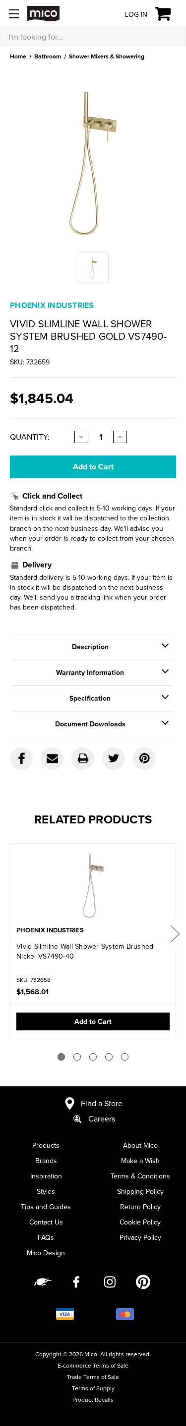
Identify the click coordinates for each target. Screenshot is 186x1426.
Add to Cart (93, 1021)
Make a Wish (140, 1161)
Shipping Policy (140, 1191)
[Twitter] (113, 758)
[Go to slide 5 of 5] (124, 1057)
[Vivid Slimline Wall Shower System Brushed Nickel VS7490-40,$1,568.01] (93, 886)
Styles (46, 1191)
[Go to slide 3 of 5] (93, 1057)
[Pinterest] (144, 758)
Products (46, 1145)
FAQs (46, 1237)
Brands (46, 1161)
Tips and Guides (46, 1207)
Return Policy (140, 1207)
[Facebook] (21, 758)
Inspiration (46, 1176)
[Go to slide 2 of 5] (77, 1057)
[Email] (52, 758)
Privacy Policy (140, 1237)
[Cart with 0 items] (168, 14)
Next (175, 933)
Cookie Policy (140, 1222)
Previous (11, 933)
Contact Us (46, 1222)
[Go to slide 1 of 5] (61, 1057)
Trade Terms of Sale (93, 1377)
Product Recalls (93, 1399)
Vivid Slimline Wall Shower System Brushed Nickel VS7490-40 (84, 951)
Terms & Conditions (140, 1176)
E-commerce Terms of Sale (93, 1365)
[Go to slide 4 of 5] (109, 1057)
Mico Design (46, 1253)
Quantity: (30, 436)
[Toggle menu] (13, 13)
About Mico (140, 1145)
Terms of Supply (93, 1388)
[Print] (82, 758)
